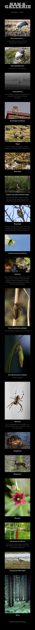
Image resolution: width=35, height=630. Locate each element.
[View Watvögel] (17, 168)
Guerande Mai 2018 (17, 66)
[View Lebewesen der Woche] (17, 538)
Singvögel (17, 224)
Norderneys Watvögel (17, 571)
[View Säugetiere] (17, 471)
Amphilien (17, 451)
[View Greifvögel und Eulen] (17, 118)
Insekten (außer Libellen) (17, 253)
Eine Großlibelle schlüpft (17, 328)
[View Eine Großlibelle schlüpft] (17, 325)
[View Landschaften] (17, 89)
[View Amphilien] (17, 448)
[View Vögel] (17, 141)
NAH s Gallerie (18, 5)
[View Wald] (17, 612)
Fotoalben (14, 12)
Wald (18, 615)
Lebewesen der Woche (17, 541)
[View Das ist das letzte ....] (17, 35)
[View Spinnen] (17, 419)
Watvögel (17, 171)
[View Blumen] (17, 515)
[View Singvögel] (17, 221)
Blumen (17, 518)
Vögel (17, 144)
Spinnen (18, 422)
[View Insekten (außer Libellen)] (17, 250)
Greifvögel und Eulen (17, 121)
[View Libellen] (17, 271)
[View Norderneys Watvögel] (17, 568)
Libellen (18, 274)
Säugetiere (17, 474)
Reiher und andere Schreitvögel (17, 195)
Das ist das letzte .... (18, 38)
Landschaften (17, 92)
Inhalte (21, 12)
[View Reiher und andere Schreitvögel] (17, 192)
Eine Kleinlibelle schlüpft (17, 375)
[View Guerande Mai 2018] (17, 63)
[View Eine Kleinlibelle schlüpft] (17, 372)
